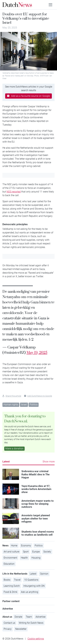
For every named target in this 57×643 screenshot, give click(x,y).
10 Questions (31, 579)
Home (14, 545)
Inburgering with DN (34, 585)
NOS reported (14, 191)
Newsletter (20, 628)
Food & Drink (10, 592)
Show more (49, 461)
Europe (36, 551)
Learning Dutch (12, 585)
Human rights (10, 404)
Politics (34, 404)
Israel (24, 404)
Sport (26, 551)
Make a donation (14, 448)
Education (9, 563)
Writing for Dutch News (31, 622)
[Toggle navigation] (50, 4)
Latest (6, 461)
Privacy (8, 628)
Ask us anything (29, 592)
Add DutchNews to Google (39, 396)
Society (47, 551)
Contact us (9, 622)
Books (7, 579)
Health (24, 557)
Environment (10, 557)
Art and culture (11, 551)
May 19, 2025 (36, 352)
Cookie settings (36, 638)
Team (29, 616)
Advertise (40, 616)
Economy (26, 545)
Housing (35, 557)
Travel (17, 579)
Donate (18, 616)
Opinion (44, 573)
